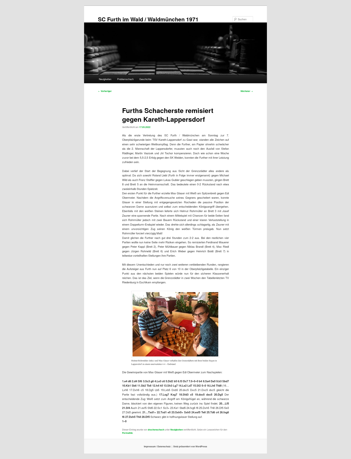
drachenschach (156, 429)
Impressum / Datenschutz (157, 446)
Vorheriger (105, 91)
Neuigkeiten (105, 79)
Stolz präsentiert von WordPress (190, 446)
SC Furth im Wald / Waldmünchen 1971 (148, 19)
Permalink (127, 433)
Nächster (247, 91)
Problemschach (125, 79)
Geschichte (145, 79)
